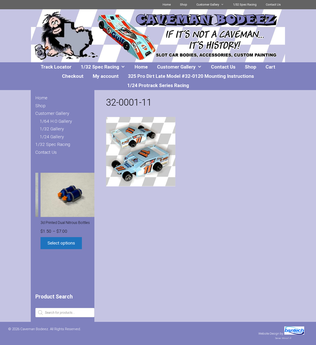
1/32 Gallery (52, 129)
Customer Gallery (207, 4)
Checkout (73, 76)
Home (167, 4)
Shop (183, 4)
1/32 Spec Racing (245, 4)
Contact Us (273, 4)
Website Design (268, 333)
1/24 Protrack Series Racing (158, 85)
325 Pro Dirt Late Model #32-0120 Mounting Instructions (191, 76)
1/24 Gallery (52, 136)
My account (106, 76)
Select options (56, 243)
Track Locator (56, 67)
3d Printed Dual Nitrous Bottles (60, 222)
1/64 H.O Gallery (56, 121)
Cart (270, 67)
